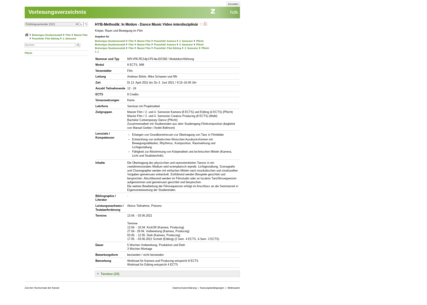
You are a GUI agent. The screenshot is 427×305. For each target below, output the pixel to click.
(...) (97, 51)
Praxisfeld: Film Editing (45, 38)
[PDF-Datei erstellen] (205, 24)
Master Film (81, 35)
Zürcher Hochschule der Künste (42, 288)
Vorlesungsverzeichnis (57, 12)
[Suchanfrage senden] (78, 45)
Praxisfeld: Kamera (165, 41)
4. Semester (186, 44)
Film (68, 35)
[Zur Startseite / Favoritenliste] (27, 35)
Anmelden (233, 4)
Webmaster (234, 288)
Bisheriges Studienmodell (47, 35)
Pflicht (28, 53)
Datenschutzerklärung (185, 288)
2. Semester (69, 38)
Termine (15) (110, 274)
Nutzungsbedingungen (212, 288)
